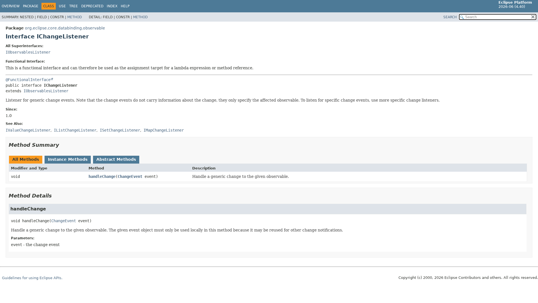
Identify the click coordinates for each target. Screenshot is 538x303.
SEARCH (450, 17)
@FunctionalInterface (28, 79)
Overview (11, 6)
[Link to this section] (63, 145)
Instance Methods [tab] (67, 159)
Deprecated (92, 6)
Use (62, 6)
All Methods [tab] (25, 159)
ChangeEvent (130, 176)
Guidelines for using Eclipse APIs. (32, 278)
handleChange (102, 176)
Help (125, 6)
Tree (73, 6)
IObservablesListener (28, 52)
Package (30, 6)
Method (74, 17)
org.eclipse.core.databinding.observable (65, 28)
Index (112, 6)
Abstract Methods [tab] (116, 159)
